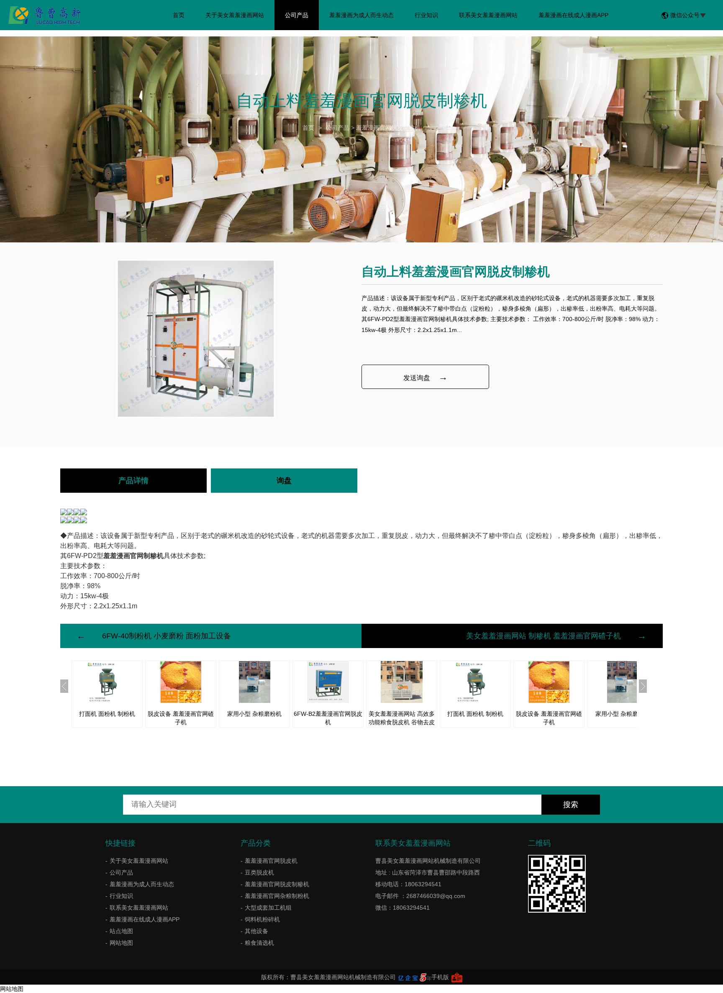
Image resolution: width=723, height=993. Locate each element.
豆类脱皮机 (259, 872)
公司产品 (296, 15)
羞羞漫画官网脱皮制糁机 (388, 127)
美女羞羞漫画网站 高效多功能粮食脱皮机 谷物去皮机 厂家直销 (402, 722)
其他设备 (256, 931)
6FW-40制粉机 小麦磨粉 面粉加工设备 (166, 636)
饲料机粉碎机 (262, 919)
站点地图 (121, 931)
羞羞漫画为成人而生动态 (361, 15)
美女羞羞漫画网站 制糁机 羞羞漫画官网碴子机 (543, 636)
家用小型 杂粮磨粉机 (254, 713)
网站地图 (121, 942)
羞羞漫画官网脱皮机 (271, 860)
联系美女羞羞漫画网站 (488, 15)
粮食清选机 (259, 942)
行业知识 (426, 15)
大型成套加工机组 (268, 907)
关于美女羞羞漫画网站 (234, 15)
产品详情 (133, 480)
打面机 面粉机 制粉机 (107, 713)
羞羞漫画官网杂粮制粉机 (277, 896)
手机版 (440, 977)
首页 (179, 15)
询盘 (284, 480)
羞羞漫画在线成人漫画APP (573, 15)
